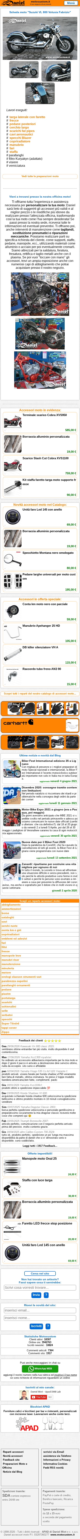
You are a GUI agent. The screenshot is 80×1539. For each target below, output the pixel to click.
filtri (4, 947)
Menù (71, 3)
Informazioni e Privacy (56, 1459)
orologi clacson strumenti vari (21, 976)
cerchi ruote (9, 925)
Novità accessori (13, 1455)
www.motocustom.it (62, 1534)
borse (5, 913)
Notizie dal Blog (12, 1471)
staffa (14, 151)
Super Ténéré (10, 1023)
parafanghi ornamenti (16, 985)
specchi (7, 1019)
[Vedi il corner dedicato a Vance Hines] (40, 742)
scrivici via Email (53, 1451)
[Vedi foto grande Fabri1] (24, 62)
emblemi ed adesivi (14, 938)
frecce (14, 120)
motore (6, 972)
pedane (6, 989)
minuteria (8, 968)
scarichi (7, 1002)
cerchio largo (19, 127)
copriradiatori (10, 934)
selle (5, 1010)
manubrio (17, 144)
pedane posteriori (23, 124)
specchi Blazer (20, 138)
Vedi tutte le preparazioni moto (40, 176)
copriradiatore (20, 141)
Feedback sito (11, 1459)
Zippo (5, 1032)
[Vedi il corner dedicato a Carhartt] (40, 725)
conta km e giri (11, 930)
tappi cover (9, 1027)
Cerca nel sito (40, 1273)
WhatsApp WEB (43, 1368)
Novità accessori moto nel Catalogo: (40, 504)
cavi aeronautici (21, 134)
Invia (36, 1294)
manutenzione (11, 964)
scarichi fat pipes (22, 131)
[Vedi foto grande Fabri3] (40, 83)
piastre (6, 993)
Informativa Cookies (55, 1463)
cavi (4, 921)
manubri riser (10, 959)
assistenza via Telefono (57, 1455)
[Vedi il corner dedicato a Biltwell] (40, 708)
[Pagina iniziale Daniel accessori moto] (12, 4)
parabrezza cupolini (15, 981)
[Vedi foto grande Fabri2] (56, 62)
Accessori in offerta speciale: (40, 599)
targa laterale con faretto (27, 117)
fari (12, 148)
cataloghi (8, 917)
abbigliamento (11, 904)
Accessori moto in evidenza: (40, 410)
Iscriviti (36, 1326)
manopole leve (11, 955)
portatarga (8, 998)
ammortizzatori (11, 908)
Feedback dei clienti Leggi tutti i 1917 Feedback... (39, 1093)
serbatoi (7, 1015)
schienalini (9, 1006)
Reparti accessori (13, 1451)
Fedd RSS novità (53, 1467)
